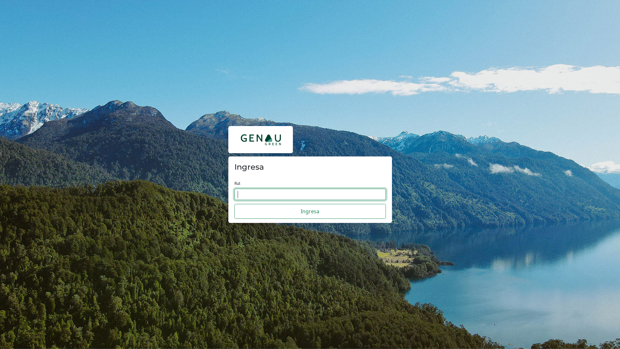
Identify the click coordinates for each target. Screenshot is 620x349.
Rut (237, 183)
